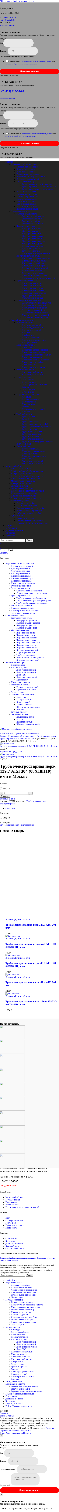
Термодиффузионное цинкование (32, 523)
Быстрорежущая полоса (33, 223)
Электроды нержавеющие (23, 613)
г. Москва (7, 22)
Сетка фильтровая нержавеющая (31, 593)
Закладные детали (19, 486)
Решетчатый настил (25, 369)
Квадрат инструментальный (35, 268)
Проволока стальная (25, 345)
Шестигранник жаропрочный (36, 253)
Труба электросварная (32, 439)
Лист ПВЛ (27, 332)
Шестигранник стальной (33, 409)
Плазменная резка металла (23, 496)
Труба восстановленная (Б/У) (35, 424)
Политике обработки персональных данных (27, 1429)
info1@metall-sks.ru (9, 20)
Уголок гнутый (29, 458)
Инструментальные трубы (34, 261)
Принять (27, 1433)
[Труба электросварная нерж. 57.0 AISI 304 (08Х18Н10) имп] (12, 936)
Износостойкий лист (31, 337)
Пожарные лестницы (21, 483)
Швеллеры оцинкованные (34, 456)
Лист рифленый (29, 342)
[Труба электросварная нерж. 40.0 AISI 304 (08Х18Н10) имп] (12, 955)
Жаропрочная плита (31, 233)
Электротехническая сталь (28, 300)
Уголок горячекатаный (32, 461)
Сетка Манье (28, 379)
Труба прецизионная (31, 295)
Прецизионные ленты (32, 283)
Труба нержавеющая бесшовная (37, 184)
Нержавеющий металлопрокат (25, 164)
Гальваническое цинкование (29, 520)
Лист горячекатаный (31, 325)
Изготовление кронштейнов (24, 493)
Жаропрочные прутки (32, 243)
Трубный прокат (24, 414)
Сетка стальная (23, 377)
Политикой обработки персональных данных (36, 61)
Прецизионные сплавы (27, 280)
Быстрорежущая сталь (26, 214)
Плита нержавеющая (20, 576)
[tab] (10, 808)
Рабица (25, 387)
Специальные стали (20, 211)
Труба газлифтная (30, 421)
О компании (11, 1238)
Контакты (10, 1241)
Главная (4, 736)
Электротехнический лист (34, 310)
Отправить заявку (29, 1490)
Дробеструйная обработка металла (27, 471)
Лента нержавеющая (26, 191)
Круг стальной (29, 402)
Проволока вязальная (32, 357)
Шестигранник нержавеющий (30, 176)
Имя (1, 43)
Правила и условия (14, 1225)
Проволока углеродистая (33, 367)
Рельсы (25, 407)
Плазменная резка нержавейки (30, 508)
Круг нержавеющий (25, 169)
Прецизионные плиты (32, 288)
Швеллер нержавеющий (27, 209)
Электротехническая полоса (35, 313)
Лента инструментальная (33, 273)
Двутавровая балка (31, 449)
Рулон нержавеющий (26, 201)
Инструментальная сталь (28, 256)
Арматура (26, 397)
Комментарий (5, 1485)
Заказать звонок (7, 25)
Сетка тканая (28, 392)
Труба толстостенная (31, 436)
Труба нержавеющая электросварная (39, 186)
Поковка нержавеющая (27, 196)
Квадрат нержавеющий (27, 167)
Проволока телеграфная (33, 362)
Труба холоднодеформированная (37, 441)
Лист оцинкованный (31, 330)
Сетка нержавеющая (26, 204)
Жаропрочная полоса (32, 238)
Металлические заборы (22, 488)
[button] (10, 919)
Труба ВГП (27, 419)
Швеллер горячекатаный (33, 451)
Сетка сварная (28, 389)
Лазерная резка (12, 1204)
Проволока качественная (33, 352)
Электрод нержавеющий (28, 179)
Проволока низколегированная (36, 355)
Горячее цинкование (26, 518)
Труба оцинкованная (31, 434)
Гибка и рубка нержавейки (29, 513)
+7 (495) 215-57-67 (8, 17)
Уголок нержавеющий (26, 206)
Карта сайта (11, 1228)
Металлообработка (14, 1197)
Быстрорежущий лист (32, 219)
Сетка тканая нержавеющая (29, 591)
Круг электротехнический (34, 305)
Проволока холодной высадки (36, 350)
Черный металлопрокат (22, 320)
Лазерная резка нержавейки (29, 510)
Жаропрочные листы (32, 228)
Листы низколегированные (34, 340)
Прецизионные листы (32, 285)
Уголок (19, 719)
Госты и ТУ (10, 1223)
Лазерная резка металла (22, 473)
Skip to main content (25, 1)
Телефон (4, 51)
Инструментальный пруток (35, 266)
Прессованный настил (32, 372)
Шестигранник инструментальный (38, 278)
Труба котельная (29, 429)
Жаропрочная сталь (25, 226)
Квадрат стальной (30, 399)
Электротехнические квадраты (36, 303)
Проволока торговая (31, 364)
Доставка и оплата (14, 1243)
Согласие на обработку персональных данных (17, 56)
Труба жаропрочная (31, 251)
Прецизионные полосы (33, 290)
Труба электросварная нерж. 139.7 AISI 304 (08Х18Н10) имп (28, 746)
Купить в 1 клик (7, 799)
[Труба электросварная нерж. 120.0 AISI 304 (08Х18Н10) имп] (12, 993)
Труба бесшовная (30, 416)
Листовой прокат (24, 322)
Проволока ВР (29, 347)
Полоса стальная (29, 404)
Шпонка (26, 411)
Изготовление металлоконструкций (27, 491)
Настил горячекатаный (32, 374)
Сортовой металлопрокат (28, 394)
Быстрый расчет (13, 1246)
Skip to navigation (8, 1)
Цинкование (17, 515)
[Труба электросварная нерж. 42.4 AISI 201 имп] (12, 974)
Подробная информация (11, 1433)
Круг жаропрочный (31, 248)
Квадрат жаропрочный (32, 246)
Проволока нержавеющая (28, 174)
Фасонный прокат (24, 446)
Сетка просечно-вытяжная (34, 384)
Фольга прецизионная (32, 298)
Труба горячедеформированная (36, 426)
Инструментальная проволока (36, 258)
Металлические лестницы (23, 481)
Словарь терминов (14, 1220)
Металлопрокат (12, 1200)
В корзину (5, 796)
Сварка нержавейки (25, 503)
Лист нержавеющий (25, 172)
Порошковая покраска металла (25, 478)
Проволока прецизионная (34, 293)
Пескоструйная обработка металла (27, 476)
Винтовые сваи (23, 444)
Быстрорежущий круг (32, 221)
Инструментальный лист (33, 263)
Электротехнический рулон (35, 317)
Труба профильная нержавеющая (37, 189)
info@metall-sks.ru (9, 1185)
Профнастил (28, 335)
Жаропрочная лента (31, 231)
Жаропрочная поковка (32, 236)
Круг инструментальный (33, 270)
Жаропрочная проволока (33, 241)
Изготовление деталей (26, 505)
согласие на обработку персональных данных (20, 64)
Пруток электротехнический (35, 315)
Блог (7, 1218)
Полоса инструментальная (34, 275)
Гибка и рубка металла (21, 468)
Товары (3, 1448)
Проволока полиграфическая (35, 360)
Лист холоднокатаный (32, 327)
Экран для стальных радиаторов (26, 498)
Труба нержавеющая (26, 181)
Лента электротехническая (34, 308)
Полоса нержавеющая (26, 199)
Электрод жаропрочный (27, 660)
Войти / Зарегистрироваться (18, 1406)
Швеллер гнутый (30, 454)
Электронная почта (8, 1469)
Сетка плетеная (29, 382)
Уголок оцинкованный (32, 463)
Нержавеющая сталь (20, 501)
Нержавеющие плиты (26, 194)
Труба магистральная (32, 431)
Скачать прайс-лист (14, 1248)
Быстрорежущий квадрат (33, 216)
